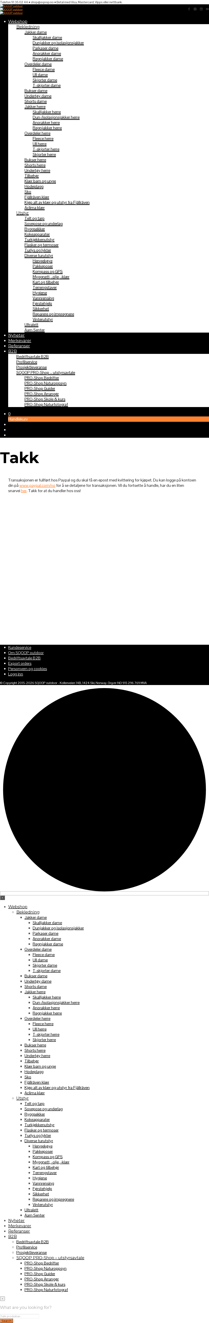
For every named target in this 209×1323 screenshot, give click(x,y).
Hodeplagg (33, 186)
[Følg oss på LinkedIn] (201, 9)
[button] (9, 413)
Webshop (17, 21)
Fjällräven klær (36, 197)
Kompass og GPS (48, 271)
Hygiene (40, 292)
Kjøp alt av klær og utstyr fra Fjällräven (57, 202)
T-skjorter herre (46, 149)
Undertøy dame (37, 96)
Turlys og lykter (37, 250)
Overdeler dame (38, 64)
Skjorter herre (44, 154)
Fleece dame (44, 69)
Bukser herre (35, 159)
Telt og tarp (34, 218)
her (24, 490)
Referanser (19, 345)
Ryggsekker (34, 229)
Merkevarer (19, 340)
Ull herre (40, 143)
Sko (27, 191)
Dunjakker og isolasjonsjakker (58, 42)
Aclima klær (34, 207)
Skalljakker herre (47, 112)
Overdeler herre (37, 133)
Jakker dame (35, 32)
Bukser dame (35, 90)
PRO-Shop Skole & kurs (44, 399)
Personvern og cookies (27, 668)
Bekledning (28, 26)
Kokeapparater (37, 234)
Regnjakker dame (48, 58)
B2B (12, 351)
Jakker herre (35, 106)
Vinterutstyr (43, 319)
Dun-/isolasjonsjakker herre (56, 117)
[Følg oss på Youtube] (207, 9)
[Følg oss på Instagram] (195, 9)
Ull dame (40, 74)
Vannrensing (43, 298)
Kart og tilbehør (46, 282)
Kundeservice (19, 647)
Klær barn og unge (40, 181)
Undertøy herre (37, 170)
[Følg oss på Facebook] (189, 9)
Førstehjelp (42, 303)
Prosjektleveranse (31, 367)
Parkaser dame (45, 48)
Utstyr (22, 212)
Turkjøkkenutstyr (39, 239)
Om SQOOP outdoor (26, 652)
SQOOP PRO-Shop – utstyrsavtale (45, 372)
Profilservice (26, 361)
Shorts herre (35, 165)
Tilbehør (31, 175)
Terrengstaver (45, 287)
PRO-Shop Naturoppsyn (45, 383)
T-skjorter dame (47, 85)
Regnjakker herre (47, 127)
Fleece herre (43, 138)
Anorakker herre (46, 122)
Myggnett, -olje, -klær (51, 276)
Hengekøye (42, 260)
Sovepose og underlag (43, 223)
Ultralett (31, 324)
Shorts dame (35, 101)
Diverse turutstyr (38, 255)
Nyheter (16, 335)
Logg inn (15, 674)
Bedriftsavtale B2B (32, 356)
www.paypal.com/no (37, 485)
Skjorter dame (45, 80)
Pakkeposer (43, 266)
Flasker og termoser (41, 245)
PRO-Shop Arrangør (41, 393)
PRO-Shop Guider (39, 388)
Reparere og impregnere (53, 314)
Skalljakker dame (47, 37)
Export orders (19, 663)
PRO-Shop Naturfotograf (46, 404)
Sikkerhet (41, 308)
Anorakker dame (47, 53)
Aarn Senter (34, 330)
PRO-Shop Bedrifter (41, 377)
